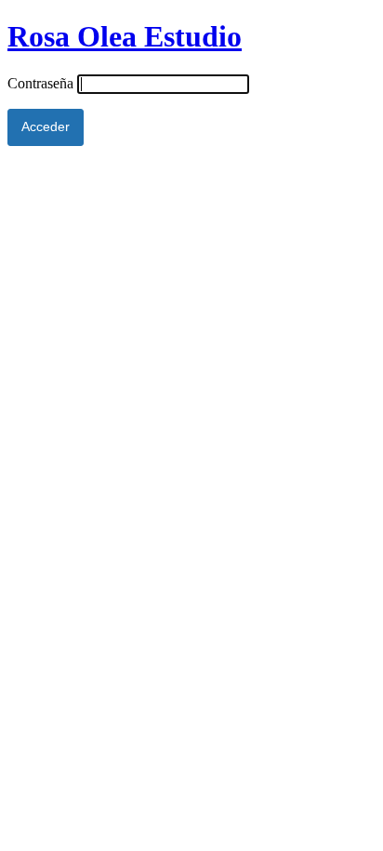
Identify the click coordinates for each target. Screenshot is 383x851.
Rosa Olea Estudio (124, 36)
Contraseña (40, 83)
